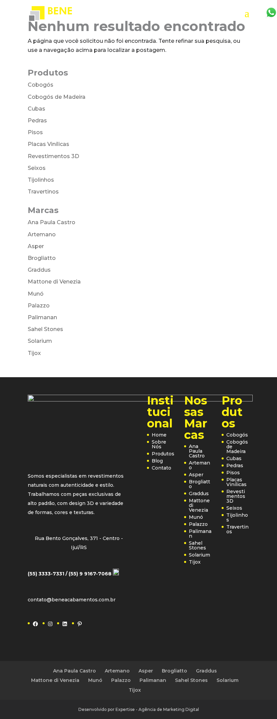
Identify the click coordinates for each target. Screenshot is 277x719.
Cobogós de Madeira (56, 97)
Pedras (37, 120)
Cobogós (40, 85)
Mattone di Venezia (54, 281)
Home (159, 435)
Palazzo (39, 305)
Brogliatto (42, 258)
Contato (161, 468)
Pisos (35, 132)
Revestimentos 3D (53, 156)
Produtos (163, 454)
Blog (157, 461)
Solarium (40, 341)
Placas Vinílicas (48, 144)
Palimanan (42, 317)
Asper (36, 246)
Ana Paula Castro (51, 222)
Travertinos (43, 191)
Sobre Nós (159, 444)
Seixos (37, 168)
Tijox (34, 353)
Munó (36, 294)
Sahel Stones (45, 329)
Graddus (39, 270)
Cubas (36, 109)
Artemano (42, 234)
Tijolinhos (41, 180)
